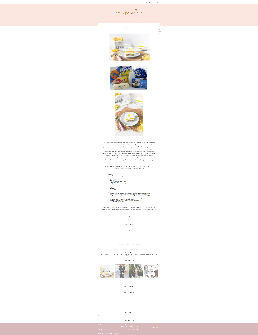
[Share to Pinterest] (133, 252)
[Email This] (125, 252)
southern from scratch (125, 244)
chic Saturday (104, 333)
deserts (140, 254)
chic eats (121, 254)
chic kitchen (127, 254)
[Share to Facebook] (131, 252)
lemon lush (129, 255)
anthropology (107, 254)
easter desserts (146, 254)
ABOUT (99, 327)
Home (99, 324)
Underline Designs (115, 333)
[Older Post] (144, 282)
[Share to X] (128, 252)
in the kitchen (153, 254)
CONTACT (100, 329)
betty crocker (115, 254)
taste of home (137, 244)
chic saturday (134, 254)
